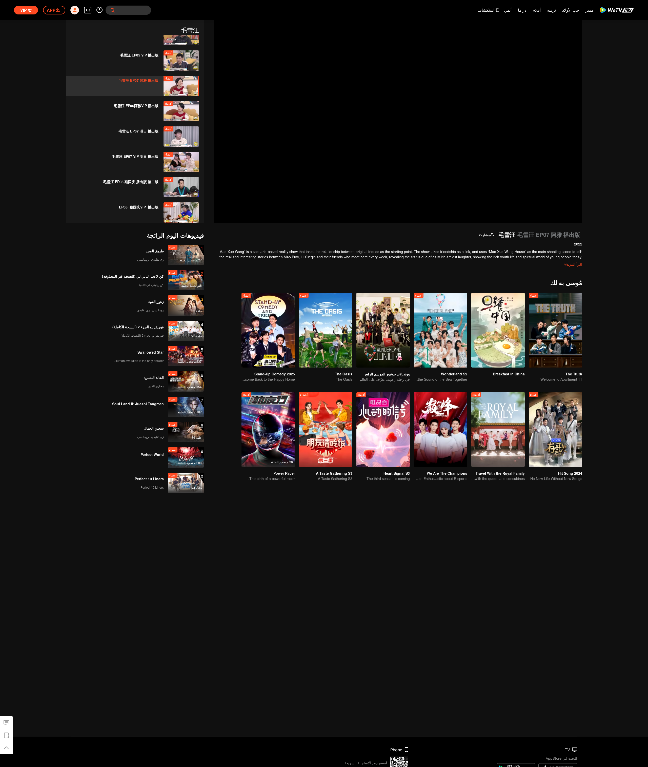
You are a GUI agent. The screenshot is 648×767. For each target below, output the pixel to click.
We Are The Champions (447, 473)
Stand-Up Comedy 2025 (274, 373)
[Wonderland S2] (440, 330)
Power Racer (284, 473)
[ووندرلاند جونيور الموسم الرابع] (383, 330)
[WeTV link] (617, 10)
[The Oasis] (325, 330)
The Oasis (343, 373)
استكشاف (485, 10)
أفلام (537, 10)
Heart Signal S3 (396, 473)
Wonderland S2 (454, 373)
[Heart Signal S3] (383, 429)
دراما (522, 10)
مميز (589, 10)
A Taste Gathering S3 (334, 473)
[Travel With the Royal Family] (498, 429)
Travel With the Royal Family (500, 473)
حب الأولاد (570, 10)
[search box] (113, 10)
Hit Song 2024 (570, 473)
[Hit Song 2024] (555, 429)
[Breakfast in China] (498, 330)
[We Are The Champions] (440, 429)
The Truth (573, 373)
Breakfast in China (509, 373)
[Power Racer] (268, 429)
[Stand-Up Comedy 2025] (268, 330)
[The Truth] (555, 330)
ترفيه (551, 10)
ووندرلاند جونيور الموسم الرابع (387, 373)
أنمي (508, 10)
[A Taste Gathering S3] (325, 429)
